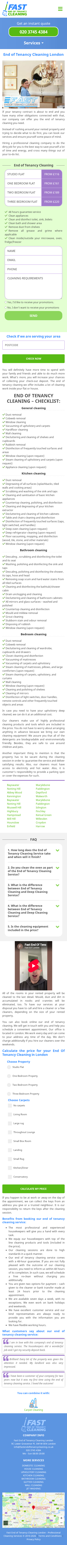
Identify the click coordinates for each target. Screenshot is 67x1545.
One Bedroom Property (25, 1075)
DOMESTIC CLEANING (33, 1465)
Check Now (33, 358)
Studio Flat (18, 1066)
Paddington (43, 788)
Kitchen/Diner (20, 1167)
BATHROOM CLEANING (33, 1478)
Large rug (18, 1123)
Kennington (14, 796)
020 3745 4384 (34, 32)
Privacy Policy (34, 1539)
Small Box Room (22, 1140)
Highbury (12, 811)
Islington (41, 807)
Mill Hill (11, 818)
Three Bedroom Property (25, 1093)
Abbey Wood (14, 792)
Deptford (41, 792)
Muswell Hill (14, 807)
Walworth (41, 796)
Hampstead (14, 815)
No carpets (19, 1105)
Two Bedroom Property (25, 1084)
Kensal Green (44, 815)
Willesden (41, 818)
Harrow (40, 826)
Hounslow (13, 822)
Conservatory (20, 1176)
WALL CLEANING (33, 1485)
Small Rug (18, 1158)
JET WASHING (33, 1488)
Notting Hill (13, 788)
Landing (17, 1149)
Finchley (40, 811)
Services (32, 43)
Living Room (20, 1114)
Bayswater (13, 785)
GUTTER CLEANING (33, 1481)
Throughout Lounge (24, 1131)
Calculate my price (33, 1189)
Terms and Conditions (50, 1535)
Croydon (41, 822)
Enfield (11, 826)
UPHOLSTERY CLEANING (33, 1472)
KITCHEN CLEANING (33, 1475)
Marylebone (43, 785)
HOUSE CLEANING (33, 1468)
